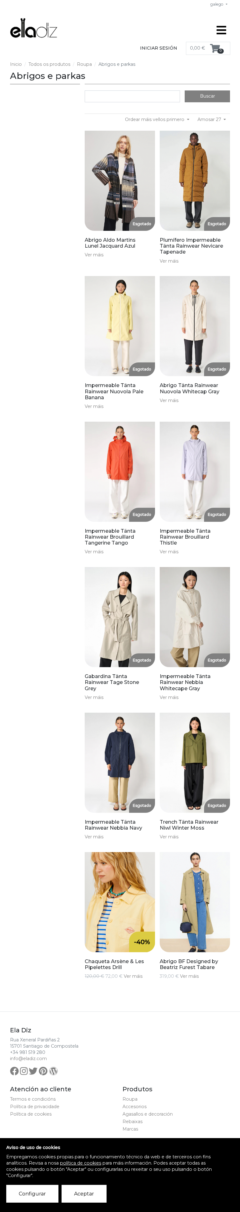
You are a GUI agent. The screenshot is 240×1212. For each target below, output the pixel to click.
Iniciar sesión (158, 48)
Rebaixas (132, 1121)
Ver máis (94, 255)
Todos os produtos (49, 64)
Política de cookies (31, 1114)
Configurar (32, 1194)
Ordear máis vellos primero (155, 119)
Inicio (16, 64)
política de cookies (80, 1163)
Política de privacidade (34, 1106)
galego (217, 4)
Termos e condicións (33, 1099)
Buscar (207, 96)
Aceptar (84, 1194)
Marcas (130, 1129)
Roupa (84, 64)
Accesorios (134, 1106)
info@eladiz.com (28, 1058)
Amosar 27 (210, 119)
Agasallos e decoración (147, 1114)
